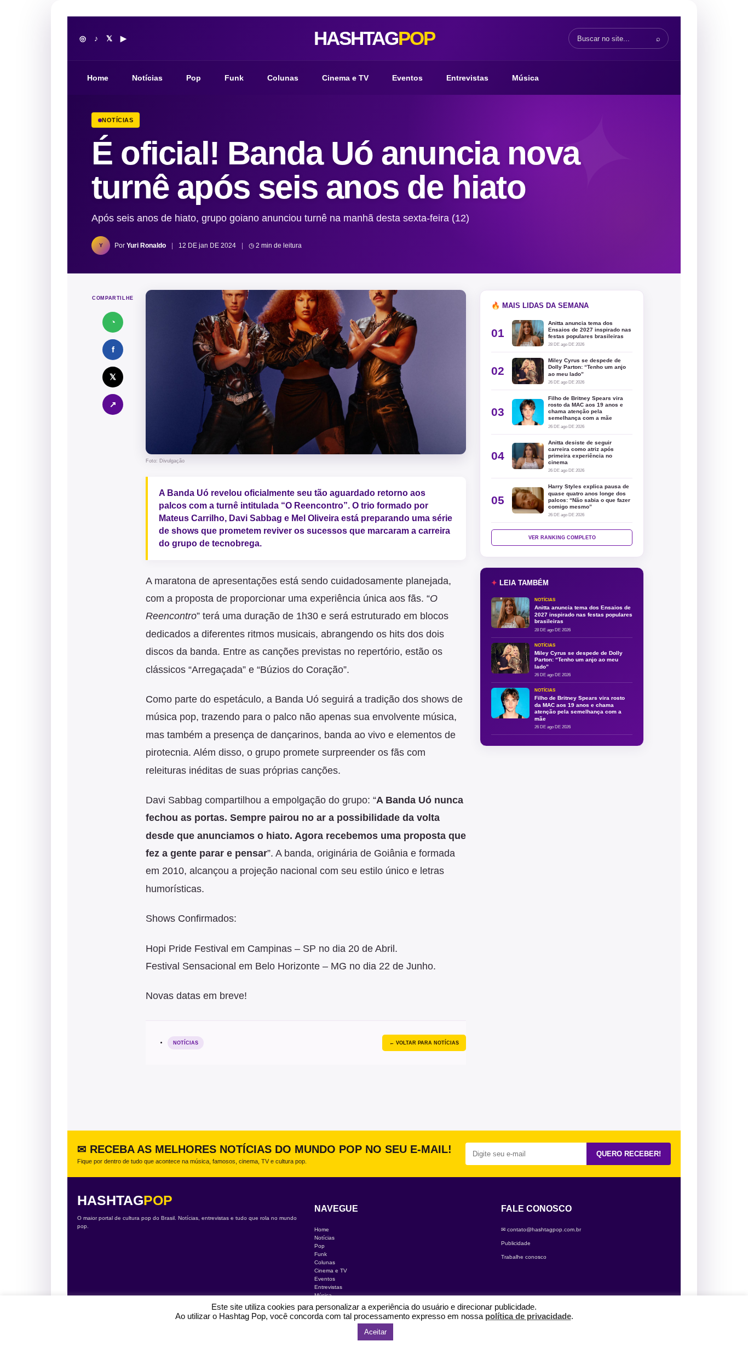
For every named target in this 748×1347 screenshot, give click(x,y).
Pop (193, 77)
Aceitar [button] (375, 1332)
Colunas (282, 77)
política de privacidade (528, 1316)
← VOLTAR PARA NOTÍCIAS (424, 1043)
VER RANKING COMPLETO (562, 537)
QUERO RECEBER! (628, 1154)
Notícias (147, 77)
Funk (234, 77)
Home (97, 77)
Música (525, 77)
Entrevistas (467, 77)
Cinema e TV (345, 77)
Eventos (407, 77)
